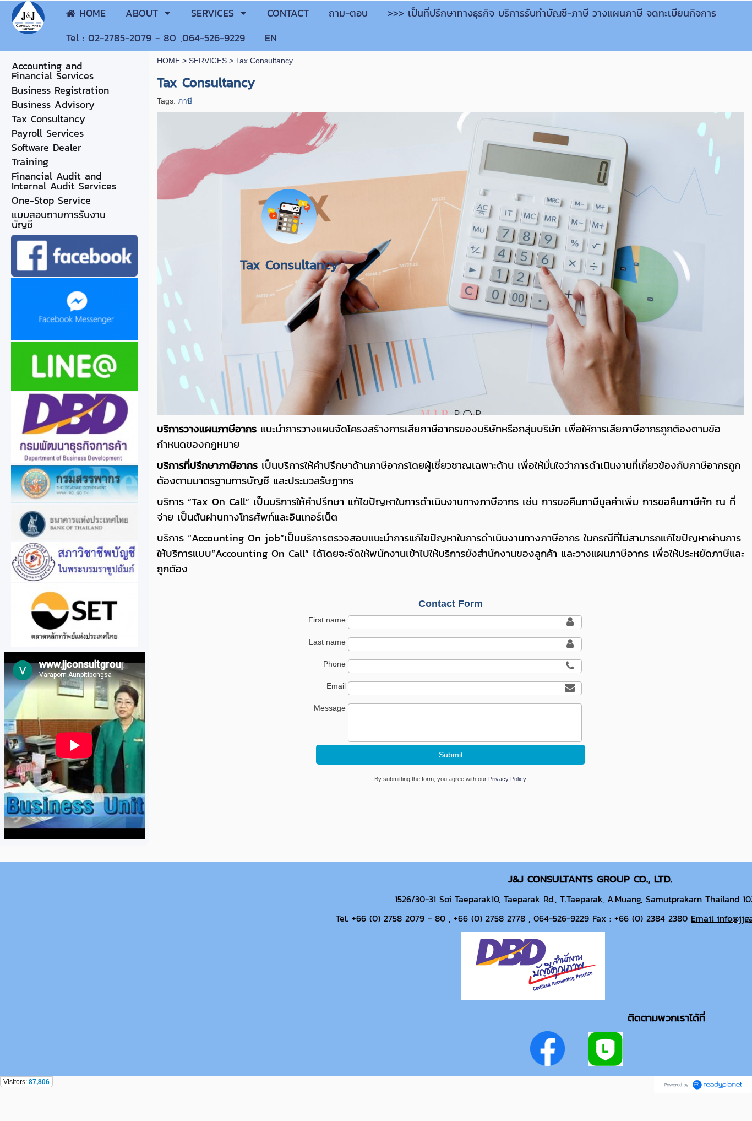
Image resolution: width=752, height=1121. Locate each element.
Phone (334, 663)
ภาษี (185, 100)
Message (330, 707)
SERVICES (208, 60)
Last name (327, 641)
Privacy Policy (507, 779)
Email (336, 685)
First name (327, 619)
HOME (168, 60)
